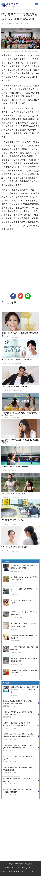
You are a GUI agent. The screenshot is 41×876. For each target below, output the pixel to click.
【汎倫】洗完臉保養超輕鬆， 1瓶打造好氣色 (17, 359)
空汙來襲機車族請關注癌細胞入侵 (13, 520)
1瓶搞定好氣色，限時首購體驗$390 (14, 386)
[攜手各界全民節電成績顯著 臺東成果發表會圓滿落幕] (13, 296)
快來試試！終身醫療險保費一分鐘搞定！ (15, 547)
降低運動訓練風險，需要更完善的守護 (15, 466)
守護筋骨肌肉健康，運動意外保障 (13, 493)
